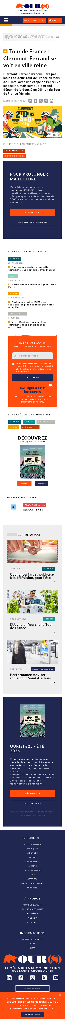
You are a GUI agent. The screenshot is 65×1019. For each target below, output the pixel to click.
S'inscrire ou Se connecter (32, 222)
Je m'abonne (32, 212)
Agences (33, 853)
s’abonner (41, 483)
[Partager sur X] (41, 101)
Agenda (32, 918)
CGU (32, 943)
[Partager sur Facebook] (35, 101)
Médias (32, 866)
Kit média (32, 913)
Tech (33, 874)
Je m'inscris (32, 377)
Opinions (32, 887)
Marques (32, 848)
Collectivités (32, 844)
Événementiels (33, 870)
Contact (32, 922)
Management (32, 861)
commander (24, 483)
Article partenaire (32, 883)
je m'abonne (32, 1014)
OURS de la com (32, 905)
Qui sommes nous (32, 909)
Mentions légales (32, 939)
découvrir (32, 793)
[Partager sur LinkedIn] (30, 101)
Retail (32, 857)
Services (33, 879)
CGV (32, 948)
